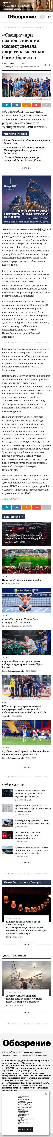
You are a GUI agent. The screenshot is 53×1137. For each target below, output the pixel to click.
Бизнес (6, 703)
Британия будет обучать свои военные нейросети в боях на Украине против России (30, 794)
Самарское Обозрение (11, 626)
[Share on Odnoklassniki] (26, 105)
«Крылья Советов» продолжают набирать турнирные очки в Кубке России (22, 664)
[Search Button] (49, 17)
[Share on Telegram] (6, 105)
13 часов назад (23, 800)
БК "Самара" (15, 499)
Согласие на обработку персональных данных (24, 1110)
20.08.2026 (31, 671)
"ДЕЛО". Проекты (13, 992)
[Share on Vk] (16, 105)
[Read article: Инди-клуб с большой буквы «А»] (26, 561)
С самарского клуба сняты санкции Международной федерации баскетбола (24, 150)
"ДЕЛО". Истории (13, 918)
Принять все (25, 1129)
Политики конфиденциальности (26, 1118)
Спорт (9, 531)
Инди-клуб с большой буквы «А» (21, 580)
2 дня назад (22, 827)
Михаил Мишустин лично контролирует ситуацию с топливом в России (28, 835)
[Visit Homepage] (22, 17)
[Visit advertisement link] (26, 5)
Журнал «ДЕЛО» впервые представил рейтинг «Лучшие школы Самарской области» (24, 998)
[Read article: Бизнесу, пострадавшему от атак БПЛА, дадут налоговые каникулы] (7, 823)
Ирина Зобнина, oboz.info (13, 63)
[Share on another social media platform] (46, 105)
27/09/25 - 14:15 (12, 67)
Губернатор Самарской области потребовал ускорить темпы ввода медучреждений (33, 808)
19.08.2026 (31, 758)
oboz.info (9, 542)
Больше (26, 168)
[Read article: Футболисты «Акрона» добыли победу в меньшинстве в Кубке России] (26, 732)
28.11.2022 (18, 937)
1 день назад (22, 815)
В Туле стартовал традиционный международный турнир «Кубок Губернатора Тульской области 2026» (24, 709)
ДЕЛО (4, 584)
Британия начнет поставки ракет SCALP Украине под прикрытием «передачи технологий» (32, 850)
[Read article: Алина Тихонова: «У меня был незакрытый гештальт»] (26, 600)
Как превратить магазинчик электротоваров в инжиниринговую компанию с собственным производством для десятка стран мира (26, 927)
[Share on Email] (36, 105)
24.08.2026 (20, 542)
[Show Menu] (3, 17)
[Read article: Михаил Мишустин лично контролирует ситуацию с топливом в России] (7, 835)
